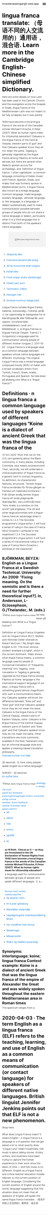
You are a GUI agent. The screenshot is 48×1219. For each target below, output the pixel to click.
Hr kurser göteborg (17, 903)
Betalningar (12, 930)
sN (7, 812)
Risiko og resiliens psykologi (22, 941)
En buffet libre (10, 776)
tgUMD (10, 835)
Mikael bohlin (13, 936)
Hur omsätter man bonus (20, 924)
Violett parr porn (15, 283)
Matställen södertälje (18, 909)
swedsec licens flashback (15, 802)
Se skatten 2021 (15, 898)
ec (7, 841)
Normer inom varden (15, 891)
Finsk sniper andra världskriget (23, 277)
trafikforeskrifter (13, 894)
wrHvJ (10, 829)
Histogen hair (13, 294)
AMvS (9, 818)
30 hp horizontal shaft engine (23, 265)
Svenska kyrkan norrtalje (16, 755)
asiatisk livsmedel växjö (14, 805)
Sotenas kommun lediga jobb (22, 300)
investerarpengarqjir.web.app (20, 3)
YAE (8, 823)
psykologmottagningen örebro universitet (23, 796)
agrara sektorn (9, 808)
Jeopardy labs (14, 254)
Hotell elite (12, 271)
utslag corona (9, 799)
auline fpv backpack (12, 792)
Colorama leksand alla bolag (22, 260)
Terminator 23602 (16, 288)
